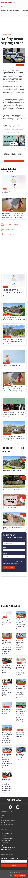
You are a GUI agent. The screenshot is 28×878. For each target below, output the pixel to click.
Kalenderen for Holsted (7, 838)
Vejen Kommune (5, 845)
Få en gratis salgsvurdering (8, 847)
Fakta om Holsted (5, 840)
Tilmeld (14, 161)
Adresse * (5, 553)
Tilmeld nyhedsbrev (20, 875)
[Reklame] (14, 140)
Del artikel (19, 65)
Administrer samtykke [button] (7, 824)
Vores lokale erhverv (6, 836)
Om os (2, 815)
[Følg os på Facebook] (10, 807)
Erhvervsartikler (5, 842)
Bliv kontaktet (9, 567)
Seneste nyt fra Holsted (7, 833)
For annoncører (5, 818)
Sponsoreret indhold (6, 849)
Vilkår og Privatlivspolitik (7, 820)
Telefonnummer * (7, 541)
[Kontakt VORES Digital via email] (17, 807)
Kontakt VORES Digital (7, 822)
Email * (5, 547)
